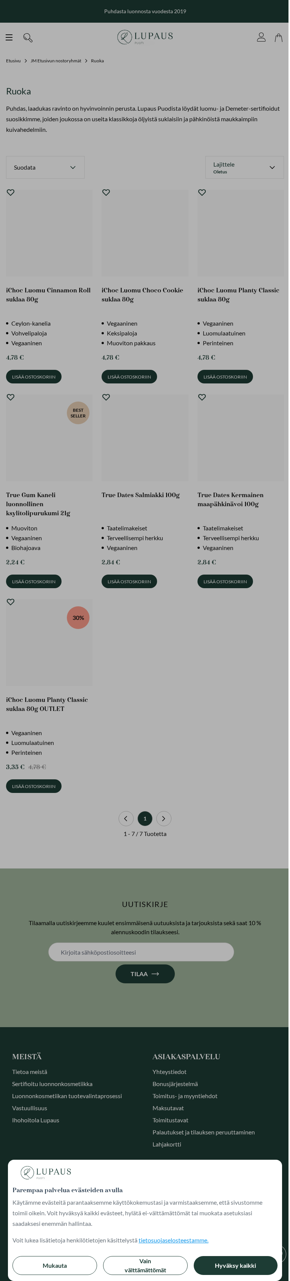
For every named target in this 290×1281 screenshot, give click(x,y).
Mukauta (55, 1265)
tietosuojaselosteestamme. (173, 1240)
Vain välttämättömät (145, 1265)
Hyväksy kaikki (235, 1265)
